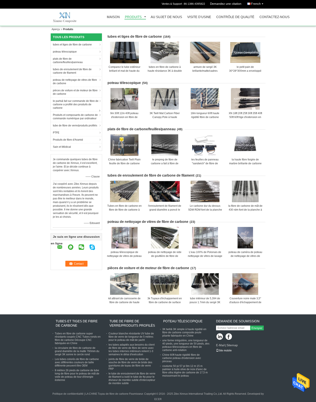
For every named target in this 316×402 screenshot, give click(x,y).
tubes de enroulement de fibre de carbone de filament (72, 71)
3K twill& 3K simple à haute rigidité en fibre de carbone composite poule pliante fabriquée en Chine (184, 332)
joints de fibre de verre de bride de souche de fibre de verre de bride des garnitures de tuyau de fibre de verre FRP (130, 364)
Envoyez (257, 328)
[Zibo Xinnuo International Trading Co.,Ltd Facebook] (229, 337)
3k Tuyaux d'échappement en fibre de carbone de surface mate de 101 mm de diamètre (164, 302)
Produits (133, 17)
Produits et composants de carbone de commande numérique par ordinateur (75, 116)
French (256, 3)
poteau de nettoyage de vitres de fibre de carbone (75, 81)
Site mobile (225, 350)
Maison (113, 17)
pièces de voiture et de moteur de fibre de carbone (75, 92)
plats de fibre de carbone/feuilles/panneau (68, 60)
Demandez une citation (225, 3)
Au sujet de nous (166, 17)
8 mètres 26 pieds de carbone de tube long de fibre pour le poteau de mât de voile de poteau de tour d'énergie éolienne (77, 375)
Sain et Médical (62, 146)
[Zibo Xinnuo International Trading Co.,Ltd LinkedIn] (220, 337)
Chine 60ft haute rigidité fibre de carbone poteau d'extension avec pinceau (181, 358)
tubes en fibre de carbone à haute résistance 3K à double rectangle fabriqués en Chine (165, 70)
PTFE (56, 132)
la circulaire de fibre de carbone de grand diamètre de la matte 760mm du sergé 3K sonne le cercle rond (77, 351)
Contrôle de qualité (235, 17)
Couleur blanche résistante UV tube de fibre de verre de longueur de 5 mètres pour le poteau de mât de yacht (131, 336)
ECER (158, 399)
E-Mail (220, 345)
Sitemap (232, 345)
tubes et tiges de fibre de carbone (72, 44)
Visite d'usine (199, 17)
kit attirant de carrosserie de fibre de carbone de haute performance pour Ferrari (124, 302)
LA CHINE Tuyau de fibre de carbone (107, 393)
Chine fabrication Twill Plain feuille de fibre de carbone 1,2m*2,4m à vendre (124, 163)
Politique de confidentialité (67, 393)
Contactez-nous (274, 17)
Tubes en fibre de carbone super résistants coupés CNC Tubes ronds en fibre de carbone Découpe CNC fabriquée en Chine (78, 338)
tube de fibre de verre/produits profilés (75, 125)
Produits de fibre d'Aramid (68, 139)
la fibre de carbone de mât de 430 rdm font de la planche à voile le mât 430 (245, 209)
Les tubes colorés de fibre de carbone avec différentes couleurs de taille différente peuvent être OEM (77, 362)
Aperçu (56, 29)
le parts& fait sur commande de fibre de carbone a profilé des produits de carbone (75, 104)
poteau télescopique (65, 51)
